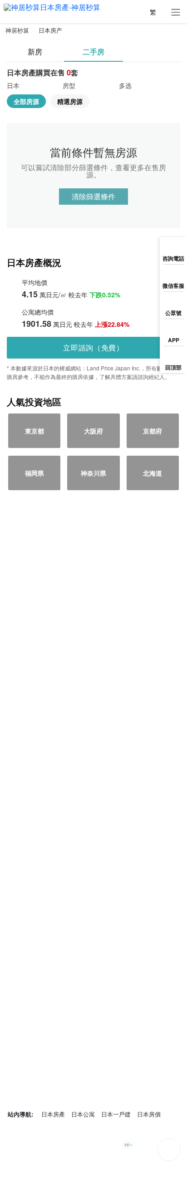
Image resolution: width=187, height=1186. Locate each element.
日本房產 (53, 1114)
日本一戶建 (116, 1114)
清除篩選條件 (93, 196)
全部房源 (26, 101)
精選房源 (70, 101)
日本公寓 (83, 1114)
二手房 (93, 51)
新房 (35, 51)
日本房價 (149, 1114)
